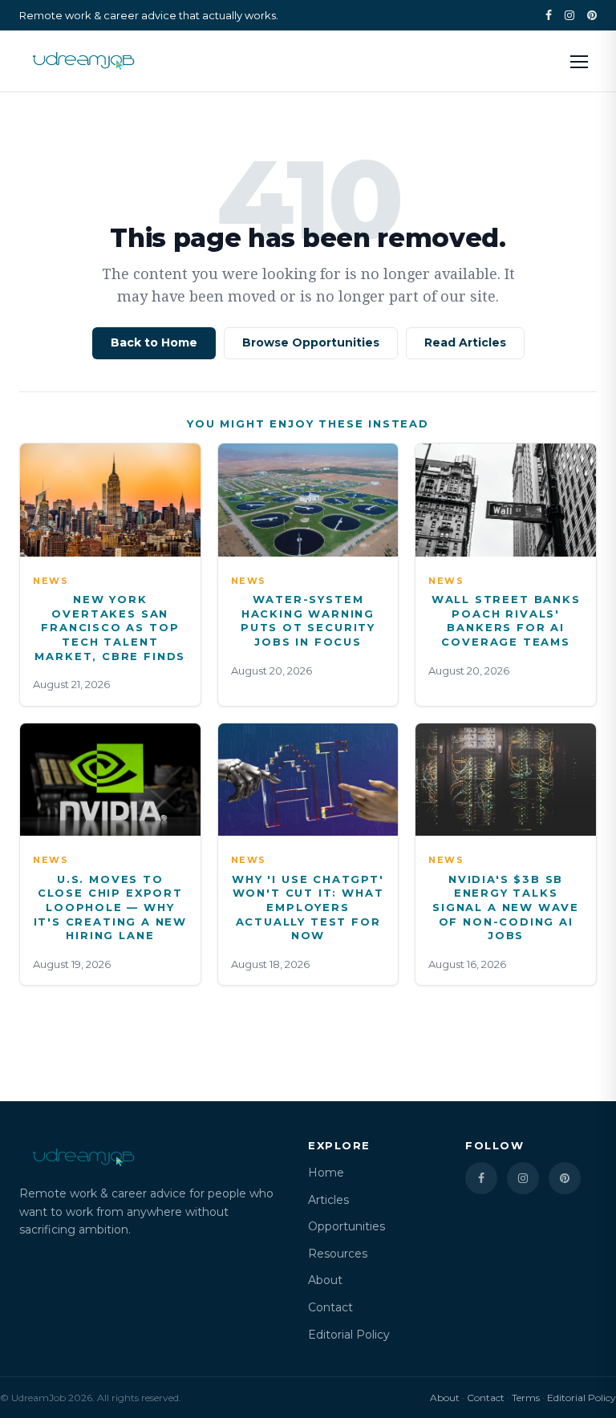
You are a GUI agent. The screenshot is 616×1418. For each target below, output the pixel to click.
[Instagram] (569, 15)
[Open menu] (579, 61)
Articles (328, 1200)
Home (326, 1172)
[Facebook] (548, 15)
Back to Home (154, 342)
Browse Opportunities (310, 342)
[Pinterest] (592, 15)
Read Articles (465, 342)
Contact (330, 1307)
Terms (526, 1398)
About (325, 1280)
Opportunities (346, 1226)
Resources (337, 1253)
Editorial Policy (349, 1334)
